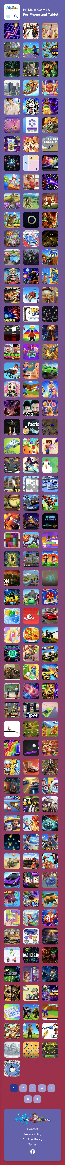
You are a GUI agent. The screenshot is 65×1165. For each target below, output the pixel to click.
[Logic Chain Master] (12, 1012)
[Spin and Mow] (12, 201)
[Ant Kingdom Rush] (12, 936)
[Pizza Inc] (31, 653)
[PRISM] (31, 220)
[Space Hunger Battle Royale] (50, 993)
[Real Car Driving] (50, 616)
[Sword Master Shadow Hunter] (31, 521)
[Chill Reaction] (50, 314)
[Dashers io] (31, 955)
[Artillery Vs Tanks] (50, 635)
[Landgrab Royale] (31, 559)
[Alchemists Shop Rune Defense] (50, 220)
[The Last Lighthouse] (50, 936)
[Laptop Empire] (12, 559)
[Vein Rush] (50, 69)
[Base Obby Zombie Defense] (31, 276)
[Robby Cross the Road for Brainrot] (31, 50)
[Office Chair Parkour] (12, 370)
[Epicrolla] (12, 238)
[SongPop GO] (50, 540)
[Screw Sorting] (50, 597)
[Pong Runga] (50, 182)
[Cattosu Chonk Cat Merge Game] (31, 880)
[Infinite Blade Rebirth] (12, 333)
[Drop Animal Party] (50, 389)
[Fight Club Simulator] (12, 295)
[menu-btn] (8, 16)
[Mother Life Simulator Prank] (31, 370)
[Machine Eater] (12, 446)
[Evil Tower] (50, 333)
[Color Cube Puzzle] (12, 540)
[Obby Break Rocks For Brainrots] (50, 257)
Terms (32, 1144)
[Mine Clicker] (50, 352)
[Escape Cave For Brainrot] (31, 823)
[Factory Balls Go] (31, 427)
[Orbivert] (50, 578)
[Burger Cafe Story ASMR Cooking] (31, 182)
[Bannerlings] (12, 465)
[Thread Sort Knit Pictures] (50, 748)
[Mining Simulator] (31, 540)
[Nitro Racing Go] (12, 880)
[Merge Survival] (50, 691)
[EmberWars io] (50, 842)
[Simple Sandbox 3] (50, 804)
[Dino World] (12, 220)
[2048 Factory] (50, 88)
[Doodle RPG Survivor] (12, 1068)
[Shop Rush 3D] (31, 861)
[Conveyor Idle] (50, 484)
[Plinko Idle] (12, 842)
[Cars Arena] (31, 238)
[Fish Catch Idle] (50, 918)
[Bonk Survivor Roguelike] (31, 597)
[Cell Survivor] (12, 408)
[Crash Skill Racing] (50, 370)
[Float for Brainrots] (31, 88)
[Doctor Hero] (31, 672)
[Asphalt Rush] (31, 785)
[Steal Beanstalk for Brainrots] (50, 125)
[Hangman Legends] (31, 314)
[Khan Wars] (50, 767)
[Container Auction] (12, 785)
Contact (32, 1129)
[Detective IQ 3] (50, 861)
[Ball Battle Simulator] (31, 899)
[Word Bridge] (50, 521)
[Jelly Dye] (12, 748)
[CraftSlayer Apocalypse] (31, 1012)
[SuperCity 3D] (12, 88)
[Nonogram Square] (31, 484)
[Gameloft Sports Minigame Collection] (12, 1050)
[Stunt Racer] (50, 710)
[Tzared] (50, 427)
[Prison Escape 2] (31, 408)
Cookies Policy (32, 1139)
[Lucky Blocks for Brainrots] (50, 106)
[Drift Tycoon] (31, 804)
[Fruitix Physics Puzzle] (31, 446)
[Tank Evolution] (50, 1050)
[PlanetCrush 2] (50, 823)
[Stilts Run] (31, 352)
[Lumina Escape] (12, 31)
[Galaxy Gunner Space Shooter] (12, 521)
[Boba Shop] (50, 31)
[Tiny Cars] (31, 767)
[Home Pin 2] (31, 974)
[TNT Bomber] (12, 955)
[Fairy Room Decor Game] (12, 635)
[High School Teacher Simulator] (12, 691)
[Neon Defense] (12, 314)
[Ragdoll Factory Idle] (31, 1050)
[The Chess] (12, 427)
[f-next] (37, 1099)
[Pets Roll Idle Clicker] (31, 144)
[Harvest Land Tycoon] (31, 1031)
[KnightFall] (31, 257)
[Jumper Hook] (31, 616)
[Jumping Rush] (31, 936)
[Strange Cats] (31, 106)
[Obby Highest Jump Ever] (31, 333)
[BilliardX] (12, 804)
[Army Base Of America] (12, 861)
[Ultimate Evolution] (50, 276)
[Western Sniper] (50, 295)
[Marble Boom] (12, 125)
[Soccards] (12, 974)
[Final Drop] (31, 578)
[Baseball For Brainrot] (31, 389)
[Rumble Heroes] (12, 144)
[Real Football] (31, 842)
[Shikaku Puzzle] (31, 163)
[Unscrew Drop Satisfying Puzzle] (12, 389)
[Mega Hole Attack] (50, 50)
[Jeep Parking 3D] (50, 899)
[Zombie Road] (50, 201)
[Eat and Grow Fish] (12, 899)
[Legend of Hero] (50, 974)
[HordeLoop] (12, 163)
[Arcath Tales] (12, 276)
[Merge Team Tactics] (50, 729)
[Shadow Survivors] (31, 465)
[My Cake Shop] (12, 182)
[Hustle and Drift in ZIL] (12, 257)
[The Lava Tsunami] (50, 559)
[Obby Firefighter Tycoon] (12, 484)
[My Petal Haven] (50, 408)
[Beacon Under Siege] (12, 578)
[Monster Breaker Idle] (12, 597)
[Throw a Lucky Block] (50, 1012)
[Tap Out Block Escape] (12, 616)
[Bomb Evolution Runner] (31, 918)
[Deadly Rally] (12, 672)
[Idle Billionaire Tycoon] (12, 710)
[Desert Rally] (50, 144)
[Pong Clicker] (31, 748)
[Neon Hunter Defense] (12, 653)
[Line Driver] (12, 729)
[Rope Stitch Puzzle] (50, 446)
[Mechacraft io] (50, 653)
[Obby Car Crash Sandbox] (12, 50)
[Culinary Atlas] (31, 635)
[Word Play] (12, 918)
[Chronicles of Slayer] (50, 955)
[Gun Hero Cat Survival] (31, 31)
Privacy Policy (32, 1134)
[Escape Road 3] (31, 503)
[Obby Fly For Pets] (31, 295)
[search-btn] (16, 16)
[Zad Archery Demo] (31, 201)
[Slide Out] (50, 163)
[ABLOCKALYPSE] (12, 69)
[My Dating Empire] (12, 106)
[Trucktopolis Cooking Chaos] (12, 352)
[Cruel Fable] (50, 238)
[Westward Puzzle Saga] (12, 1031)
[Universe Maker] (31, 691)
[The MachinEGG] (50, 465)
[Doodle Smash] (50, 1031)
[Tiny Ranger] (31, 729)
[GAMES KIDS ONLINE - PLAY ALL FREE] (12, 8)
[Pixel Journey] (31, 993)
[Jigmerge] (31, 69)
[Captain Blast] (50, 785)
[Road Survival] (50, 880)
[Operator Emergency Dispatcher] (31, 710)
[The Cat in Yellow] (12, 993)
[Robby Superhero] (50, 503)
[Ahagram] (31, 125)
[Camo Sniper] (12, 503)
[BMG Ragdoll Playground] (50, 672)
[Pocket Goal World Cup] (12, 767)
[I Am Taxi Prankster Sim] (12, 823)
